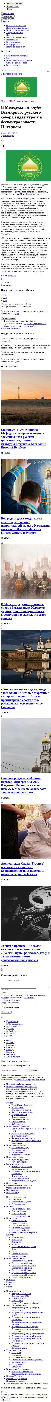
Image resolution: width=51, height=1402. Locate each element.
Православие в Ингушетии (24, 1272)
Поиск (9, 9)
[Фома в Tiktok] (10, 1029)
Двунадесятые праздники (23, 1133)
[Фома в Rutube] (10, 1033)
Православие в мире (15, 1258)
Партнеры (10, 1054)
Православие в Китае (21, 1277)
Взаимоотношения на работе (24, 1232)
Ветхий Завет (18, 1107)
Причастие (16, 1355)
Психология (11, 1218)
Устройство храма (19, 1162)
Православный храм (15, 1157)
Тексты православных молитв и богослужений (27, 1383)
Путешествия (12, 1190)
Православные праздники (17, 1126)
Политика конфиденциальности (20, 1084)
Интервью (10, 1280)
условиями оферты (27, 321)
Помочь (10, 13)
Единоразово (10, 307)
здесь (17, 313)
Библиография (18, 1124)
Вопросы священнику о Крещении (27, 1336)
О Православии (19, 1204)
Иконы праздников (20, 1150)
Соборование (17, 1364)
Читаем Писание (19, 1117)
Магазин (10, 1042)
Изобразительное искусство (24, 1246)
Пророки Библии (19, 1114)
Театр (14, 1251)
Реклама (10, 1045)
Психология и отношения (17, 30)
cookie (30, 1089)
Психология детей (20, 1169)
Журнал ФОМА (8, 101)
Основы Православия (16, 25)
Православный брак (20, 1230)
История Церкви (19, 1211)
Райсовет (10, 58)
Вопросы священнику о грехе (25, 1327)
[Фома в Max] (9, 1036)
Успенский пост (19, 1298)
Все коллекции (13, 65)
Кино (14, 1249)
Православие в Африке (22, 1263)
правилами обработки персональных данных (21, 1077)
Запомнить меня (11, 1007)
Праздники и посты (15, 1291)
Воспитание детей (14, 1164)
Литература (17, 1239)
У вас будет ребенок (20, 1178)
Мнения (9, 1282)
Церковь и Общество (15, 1381)
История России (19, 1213)
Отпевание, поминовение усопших (27, 1360)
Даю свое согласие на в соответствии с (23, 326)
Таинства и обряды (14, 1350)
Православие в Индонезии (23, 1275)
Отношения (11, 1183)
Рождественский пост (21, 1293)
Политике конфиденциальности (33, 1397)
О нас (8, 1040)
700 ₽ (3, 295)
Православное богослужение (19, 60)
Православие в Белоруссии (24, 1265)
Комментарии (30, 101)
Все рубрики (12, 44)
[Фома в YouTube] (11, 1031)
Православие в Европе (22, 1270)
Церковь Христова (14, 1376)
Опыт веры (17, 1199)
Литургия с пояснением (22, 1371)
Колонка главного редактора (19, 1185)
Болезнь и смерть (19, 1220)
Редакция (12, 275)
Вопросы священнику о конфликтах (28, 1334)
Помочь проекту (8, 318)
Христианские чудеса (21, 1202)
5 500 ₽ (4, 301)
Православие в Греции (22, 1268)
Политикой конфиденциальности (17, 327)
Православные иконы (16, 1145)
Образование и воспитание (18, 1188)
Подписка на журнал (15, 47)
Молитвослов (12, 40)
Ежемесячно (25, 307)
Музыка (15, 1244)
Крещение (16, 1352)
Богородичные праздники (23, 1138)
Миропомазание (19, 1362)
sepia (11, 135)
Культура (10, 1235)
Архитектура (17, 1237)
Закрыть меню (7, 16)
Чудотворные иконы (21, 1155)
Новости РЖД (12, 1192)
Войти (19, 74)
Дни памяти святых (20, 1136)
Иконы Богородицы (20, 1148)
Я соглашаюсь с (20, 321)
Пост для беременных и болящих (26, 1303)
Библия (9, 1103)
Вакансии (10, 1052)
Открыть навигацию (15, 3)
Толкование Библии (20, 1119)
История (10, 1206)
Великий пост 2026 (20, 1296)
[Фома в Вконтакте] (12, 1021)
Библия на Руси (19, 1122)
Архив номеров (13, 1057)
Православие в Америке (22, 1261)
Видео (9, 1287)
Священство (17, 1367)
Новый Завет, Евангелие (22, 1105)
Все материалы (13, 42)
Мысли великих (19, 1256)
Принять (5, 1400)
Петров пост (17, 1301)
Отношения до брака (21, 1228)
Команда (10, 1050)
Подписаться (32, 1070)
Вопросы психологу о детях (24, 1181)
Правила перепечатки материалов (21, 1086)
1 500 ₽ (4, 298)
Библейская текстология (22, 1112)
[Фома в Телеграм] (11, 1026)
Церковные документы (16, 1378)
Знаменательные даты (21, 1209)
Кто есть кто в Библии (21, 1110)
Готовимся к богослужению (18, 1369)
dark (7, 135)
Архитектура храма (20, 1159)
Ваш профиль (12, 6)
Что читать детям (19, 1176)
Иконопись (16, 1242)
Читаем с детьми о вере (16, 63)
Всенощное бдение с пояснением (26, 1374)
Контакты (10, 1047)
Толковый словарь (20, 1254)
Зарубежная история (21, 1216)
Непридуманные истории (17, 28)
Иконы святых (18, 1152)
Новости (10, 35)
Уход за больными (20, 1223)
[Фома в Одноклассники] (14, 1024)
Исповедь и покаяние (21, 1357)
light (3, 135)
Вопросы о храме (19, 1348)
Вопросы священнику (16, 37)
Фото (8, 1284)
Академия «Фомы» (14, 32)
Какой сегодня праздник (17, 56)
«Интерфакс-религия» (29, 194)
